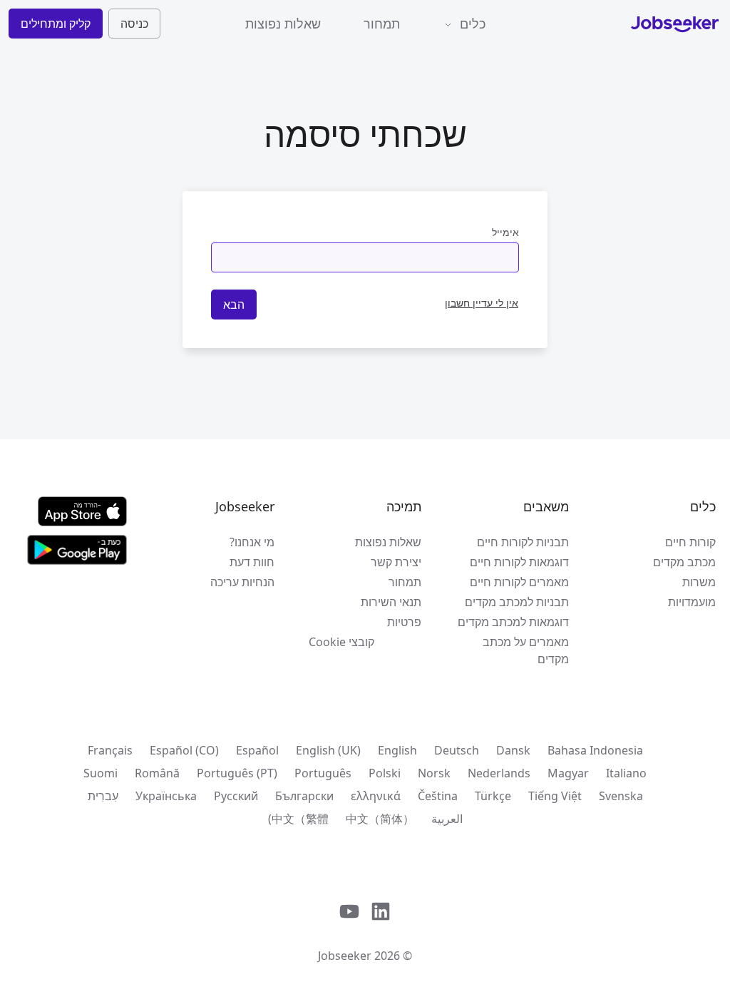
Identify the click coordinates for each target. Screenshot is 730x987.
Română (157, 773)
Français (110, 750)
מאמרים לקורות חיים (519, 582)
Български (304, 796)
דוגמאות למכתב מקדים (513, 622)
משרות (699, 582)
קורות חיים (690, 542)
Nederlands (499, 773)
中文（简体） (380, 819)
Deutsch (456, 750)
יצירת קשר (396, 562)
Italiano (626, 773)
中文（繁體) (298, 819)
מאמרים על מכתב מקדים (525, 650)
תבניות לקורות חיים (522, 542)
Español (257, 750)
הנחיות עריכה (242, 582)
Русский (236, 796)
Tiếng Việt (555, 796)
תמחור (382, 23)
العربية (447, 819)
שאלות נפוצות (283, 23)
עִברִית (103, 796)
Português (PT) (237, 773)
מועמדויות (692, 602)
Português (322, 773)
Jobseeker (344, 955)
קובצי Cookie (341, 642)
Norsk (434, 773)
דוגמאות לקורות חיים (519, 562)
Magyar (568, 773)
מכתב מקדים (684, 562)
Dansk (513, 750)
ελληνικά (376, 796)
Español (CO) (184, 750)
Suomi (100, 773)
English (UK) (328, 750)
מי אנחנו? (252, 542)
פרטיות (404, 622)
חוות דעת (252, 562)
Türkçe (493, 796)
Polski (385, 773)
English (397, 750)
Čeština (438, 796)
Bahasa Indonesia (595, 750)
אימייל (505, 232)
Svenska (621, 796)
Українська (166, 796)
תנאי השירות (391, 602)
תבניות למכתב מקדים (516, 602)
